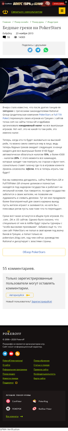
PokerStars (45, 114)
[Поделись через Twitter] (30, 50)
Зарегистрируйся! (42, 301)
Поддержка (8, 382)
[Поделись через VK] (22, 50)
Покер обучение (42, 360)
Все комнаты (12, 416)
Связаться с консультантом (26, 11)
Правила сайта (41, 369)
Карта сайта (39, 378)
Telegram (5, 353)
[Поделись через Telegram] (37, 50)
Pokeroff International (13, 360)
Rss (17, 353)
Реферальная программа (15, 369)
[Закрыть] (66, 2)
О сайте (6, 365)
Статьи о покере (42, 365)
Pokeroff (5, 12)
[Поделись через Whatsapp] (45, 50)
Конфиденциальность (44, 374)
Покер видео (9, 374)
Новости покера (10, 378)
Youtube (11, 353)
